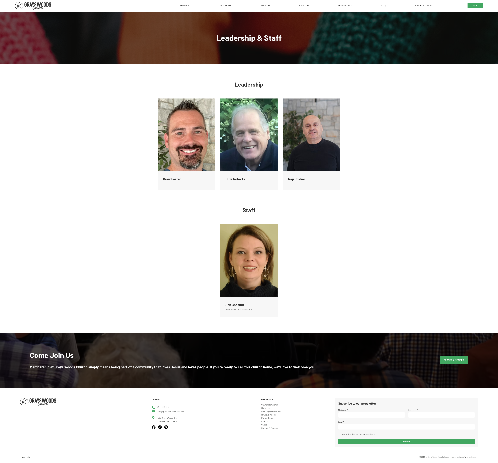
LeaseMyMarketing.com (468, 457)
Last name (413, 410)
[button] (238, 5)
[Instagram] (160, 427)
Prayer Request (268, 418)
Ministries (265, 408)
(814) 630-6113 (163, 406)
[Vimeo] (166, 427)
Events (264, 421)
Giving (264, 424)
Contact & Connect (270, 428)
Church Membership (270, 404)
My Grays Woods (268, 414)
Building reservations (271, 411)
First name (343, 410)
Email (341, 422)
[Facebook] (153, 427)
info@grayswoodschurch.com (170, 411)
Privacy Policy (25, 457)
